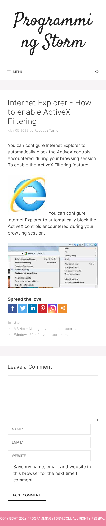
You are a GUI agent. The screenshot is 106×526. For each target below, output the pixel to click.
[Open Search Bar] (97, 72)
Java (17, 323)
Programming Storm (53, 31)
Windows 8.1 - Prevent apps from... (41, 334)
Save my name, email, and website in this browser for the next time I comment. (52, 473)
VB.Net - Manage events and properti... (45, 329)
